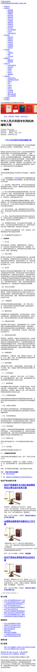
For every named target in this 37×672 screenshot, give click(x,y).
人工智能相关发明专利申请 (12, 634)
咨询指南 (10, 10)
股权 (9, 54)
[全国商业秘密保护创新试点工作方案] (13, 540)
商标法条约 (7, 630)
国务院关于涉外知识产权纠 (12, 625)
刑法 (9, 83)
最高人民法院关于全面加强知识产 (14, 612)
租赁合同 (28, 647)
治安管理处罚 (12, 33)
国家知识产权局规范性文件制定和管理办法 (19, 477)
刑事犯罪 (13, 649)
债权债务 (10, 22)
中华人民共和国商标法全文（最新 (14, 614)
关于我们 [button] (7, 99)
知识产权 (10, 19)
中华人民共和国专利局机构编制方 (14, 607)
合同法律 (10, 26)
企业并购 (22, 649)
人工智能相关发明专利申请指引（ (14, 603)
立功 (8, 649)
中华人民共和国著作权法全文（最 (14, 600)
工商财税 (10, 53)
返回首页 (3, 652)
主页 (5, 116)
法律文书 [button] (7, 63)
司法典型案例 (12, 30)
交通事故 (10, 21)
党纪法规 (10, 92)
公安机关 (19, 647)
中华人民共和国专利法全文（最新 (14, 602)
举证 (23, 647)
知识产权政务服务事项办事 (12, 636)
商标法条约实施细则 (10, 632)
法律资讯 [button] (7, 97)
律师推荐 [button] (7, 58)
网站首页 (7, 6)
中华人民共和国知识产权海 (12, 623)
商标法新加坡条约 (9, 629)
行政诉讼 (10, 42)
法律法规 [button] (7, 76)
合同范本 (10, 67)
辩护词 (10, 72)
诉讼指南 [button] (7, 35)
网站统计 (22, 654)
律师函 (10, 69)
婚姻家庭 (10, 12)
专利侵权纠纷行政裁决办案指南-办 (14, 616)
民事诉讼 (10, 38)
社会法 (10, 85)
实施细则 (13, 647)
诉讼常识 (10, 37)
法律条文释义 (12, 78)
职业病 (33, 647)
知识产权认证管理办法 (11, 609)
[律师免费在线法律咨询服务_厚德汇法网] (18, 3)
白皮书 (10, 31)
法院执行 (10, 47)
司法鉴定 (10, 44)
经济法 (10, 88)
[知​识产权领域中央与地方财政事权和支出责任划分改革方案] (13, 504)
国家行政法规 (12, 94)
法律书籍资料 (12, 65)
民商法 (10, 81)
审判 (5, 647)
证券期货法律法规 (13, 79)
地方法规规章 (12, 96)
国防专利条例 (10, 474)
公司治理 (10, 56)
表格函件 (10, 74)
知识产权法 (24, 116)
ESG (9, 51)
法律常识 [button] (7, 8)
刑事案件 (10, 13)
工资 (8, 647)
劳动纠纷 (10, 15)
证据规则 (10, 46)
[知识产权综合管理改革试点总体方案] (13, 576)
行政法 (10, 87)
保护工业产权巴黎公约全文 (12, 605)
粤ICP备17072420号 (12, 652)
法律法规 (11, 116)
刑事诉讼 (10, 40)
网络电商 (10, 17)
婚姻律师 (10, 60)
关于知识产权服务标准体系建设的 (14, 611)
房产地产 (10, 28)
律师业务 (10, 62)
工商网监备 (15, 654)
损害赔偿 (10, 24)
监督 (17, 649)
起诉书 (10, 71)
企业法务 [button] (7, 49)
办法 (5, 649)
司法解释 (10, 90)
